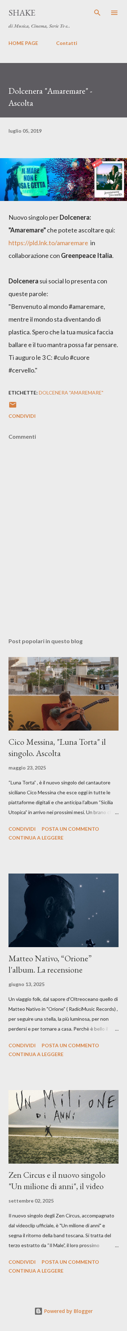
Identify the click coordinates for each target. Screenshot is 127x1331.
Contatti (66, 43)
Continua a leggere (36, 838)
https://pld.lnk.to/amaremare (48, 243)
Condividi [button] (22, 416)
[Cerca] (97, 12)
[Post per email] (12, 407)
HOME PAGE (23, 43)
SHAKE (21, 12)
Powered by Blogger (68, 1311)
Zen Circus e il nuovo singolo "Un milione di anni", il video (56, 1180)
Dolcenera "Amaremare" (71, 393)
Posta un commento (70, 829)
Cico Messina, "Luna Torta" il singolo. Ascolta (57, 747)
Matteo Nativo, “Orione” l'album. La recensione (50, 964)
